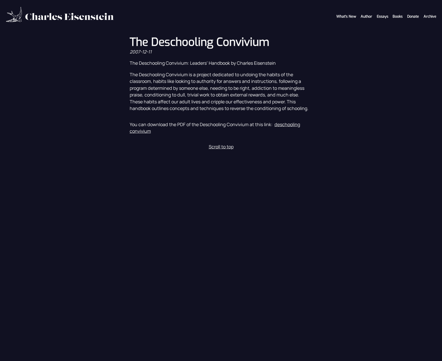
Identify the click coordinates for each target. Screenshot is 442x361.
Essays (382, 16)
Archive (430, 16)
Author (366, 16)
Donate (413, 16)
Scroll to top (221, 147)
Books (398, 16)
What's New (346, 16)
